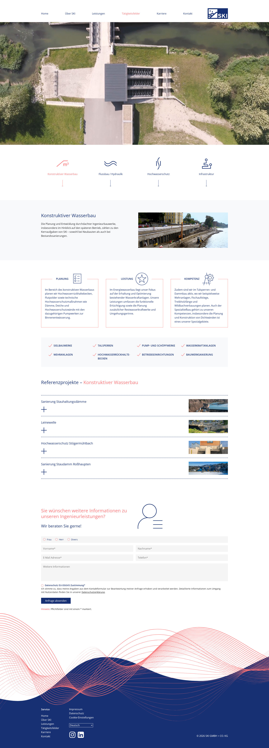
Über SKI (70, 13)
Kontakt (187, 13)
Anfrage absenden (56, 600)
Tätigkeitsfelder (131, 13)
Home (44, 13)
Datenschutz (76, 713)
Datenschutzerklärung (93, 592)
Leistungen (98, 13)
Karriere (161, 13)
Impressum (76, 709)
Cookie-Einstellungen (81, 717)
